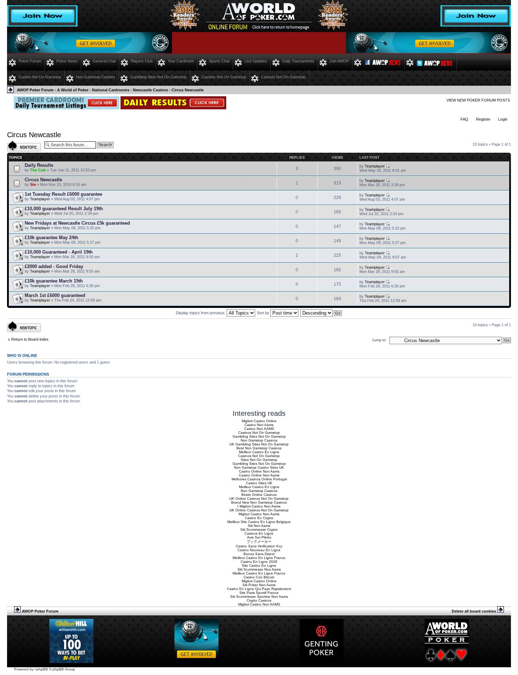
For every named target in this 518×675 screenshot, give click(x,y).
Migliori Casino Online (259, 421)
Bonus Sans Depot (259, 554)
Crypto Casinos (259, 600)
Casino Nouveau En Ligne (259, 550)
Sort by (263, 313)
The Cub (38, 170)
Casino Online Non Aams (259, 471)
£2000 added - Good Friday (54, 266)
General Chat (104, 61)
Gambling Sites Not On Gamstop (158, 77)
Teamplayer (375, 166)
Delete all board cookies (474, 611)
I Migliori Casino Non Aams (259, 506)
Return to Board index (30, 339)
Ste (33, 184)
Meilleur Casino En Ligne (259, 452)
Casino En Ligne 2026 (259, 562)
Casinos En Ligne (259, 533)
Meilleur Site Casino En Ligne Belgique (259, 522)
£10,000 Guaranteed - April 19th (59, 252)
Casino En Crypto (259, 518)
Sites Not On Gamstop (259, 460)
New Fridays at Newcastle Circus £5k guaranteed (77, 223)
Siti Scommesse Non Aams (259, 569)
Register (483, 119)
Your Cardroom (181, 61)
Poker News (67, 61)
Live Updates (256, 61)
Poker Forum (30, 61)
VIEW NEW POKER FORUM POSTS (478, 100)
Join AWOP (339, 61)
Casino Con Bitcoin (259, 577)
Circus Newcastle (188, 90)
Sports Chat (219, 61)
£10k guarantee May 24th (51, 237)
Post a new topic (21, 142)
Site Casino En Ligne (259, 565)
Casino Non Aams (259, 425)
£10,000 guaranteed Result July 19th (64, 208)
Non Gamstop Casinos (95, 77)
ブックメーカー (259, 541)
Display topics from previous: (201, 313)
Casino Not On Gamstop (40, 77)
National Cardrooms (110, 90)
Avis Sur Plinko (259, 537)
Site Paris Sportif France (259, 593)
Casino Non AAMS (259, 429)
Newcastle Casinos (150, 90)
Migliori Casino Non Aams (259, 514)
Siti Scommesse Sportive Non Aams (259, 596)
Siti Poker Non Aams (259, 585)
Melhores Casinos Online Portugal (259, 479)
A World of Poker (72, 90)
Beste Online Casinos (259, 495)
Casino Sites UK (259, 483)
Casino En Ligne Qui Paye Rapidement (259, 589)
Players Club (142, 61)
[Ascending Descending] (321, 313)
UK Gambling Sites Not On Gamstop (259, 444)
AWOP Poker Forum (35, 90)
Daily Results (39, 165)
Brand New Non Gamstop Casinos (259, 502)
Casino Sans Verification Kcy (259, 546)
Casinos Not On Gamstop (224, 77)
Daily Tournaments (298, 61)
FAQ (464, 119)
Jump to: (379, 340)
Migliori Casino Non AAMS (259, 604)
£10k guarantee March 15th (54, 281)
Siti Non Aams (259, 526)
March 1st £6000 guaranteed (55, 295)
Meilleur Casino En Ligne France (259, 558)
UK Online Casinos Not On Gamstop (259, 498)
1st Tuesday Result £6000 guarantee (63, 194)
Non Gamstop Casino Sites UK (259, 467)
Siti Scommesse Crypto (259, 529)
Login (502, 119)
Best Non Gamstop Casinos (259, 448)
